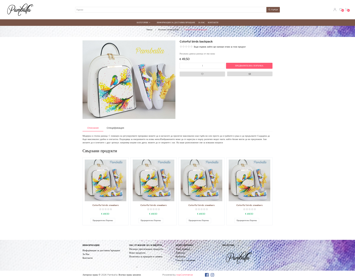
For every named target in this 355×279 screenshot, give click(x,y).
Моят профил (183, 249)
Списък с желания (185, 260)
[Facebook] (207, 275)
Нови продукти (137, 252)
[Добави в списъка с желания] (118, 220)
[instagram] (212, 275)
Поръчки (180, 252)
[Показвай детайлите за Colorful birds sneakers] (105, 180)
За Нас (201, 22)
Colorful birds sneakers (105, 205)
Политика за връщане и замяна (145, 256)
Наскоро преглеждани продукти (146, 249)
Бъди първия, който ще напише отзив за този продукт (220, 47)
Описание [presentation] (93, 128)
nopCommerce (184, 275)
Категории (142, 22)
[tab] (93, 128)
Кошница (181, 256)
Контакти (213, 22)
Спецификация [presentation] (115, 128)
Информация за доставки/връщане (176, 22)
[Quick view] (105, 180)
